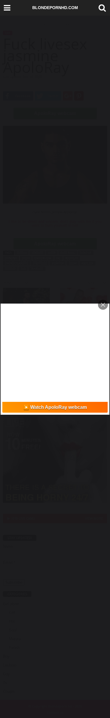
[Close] (103, 305)
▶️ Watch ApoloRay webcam (55, 407)
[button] (100, 7)
